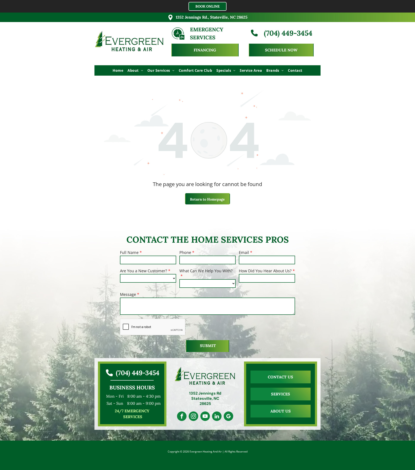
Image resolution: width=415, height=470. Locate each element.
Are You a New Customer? (143, 270)
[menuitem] (117, 70)
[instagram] (193, 416)
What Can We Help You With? (206, 270)
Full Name (129, 252)
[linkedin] (217, 416)
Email (244, 252)
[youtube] (205, 416)
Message (128, 294)
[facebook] (182, 416)
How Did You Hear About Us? (265, 270)
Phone (185, 252)
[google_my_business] (228, 416)
